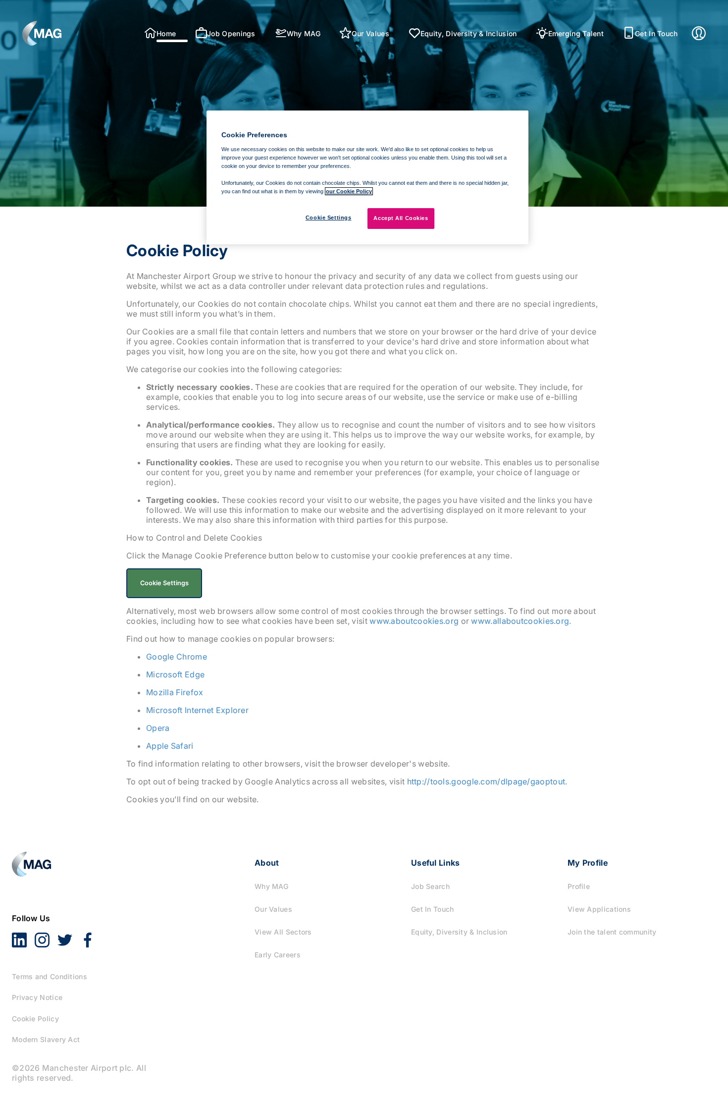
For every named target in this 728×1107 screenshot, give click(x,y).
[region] (367, 177)
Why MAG (271, 886)
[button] (42, 33)
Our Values (273, 909)
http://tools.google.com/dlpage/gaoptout (486, 781)
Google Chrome (176, 657)
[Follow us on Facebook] (87, 932)
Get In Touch (432, 909)
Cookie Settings (329, 218)
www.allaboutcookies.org (520, 621)
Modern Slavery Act (46, 1039)
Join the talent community (612, 932)
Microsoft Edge (175, 674)
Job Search (430, 886)
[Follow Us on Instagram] (42, 932)
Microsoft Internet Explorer (197, 710)
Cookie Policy (35, 1018)
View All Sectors (283, 932)
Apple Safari (170, 746)
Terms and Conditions (49, 976)
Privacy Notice (37, 997)
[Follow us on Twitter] (64, 932)
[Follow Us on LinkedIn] (19, 932)
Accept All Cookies (400, 218)
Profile (579, 886)
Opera (158, 728)
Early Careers (278, 954)
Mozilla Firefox (175, 692)
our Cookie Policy (349, 191)
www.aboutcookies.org (414, 621)
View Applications (599, 909)
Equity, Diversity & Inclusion (459, 932)
